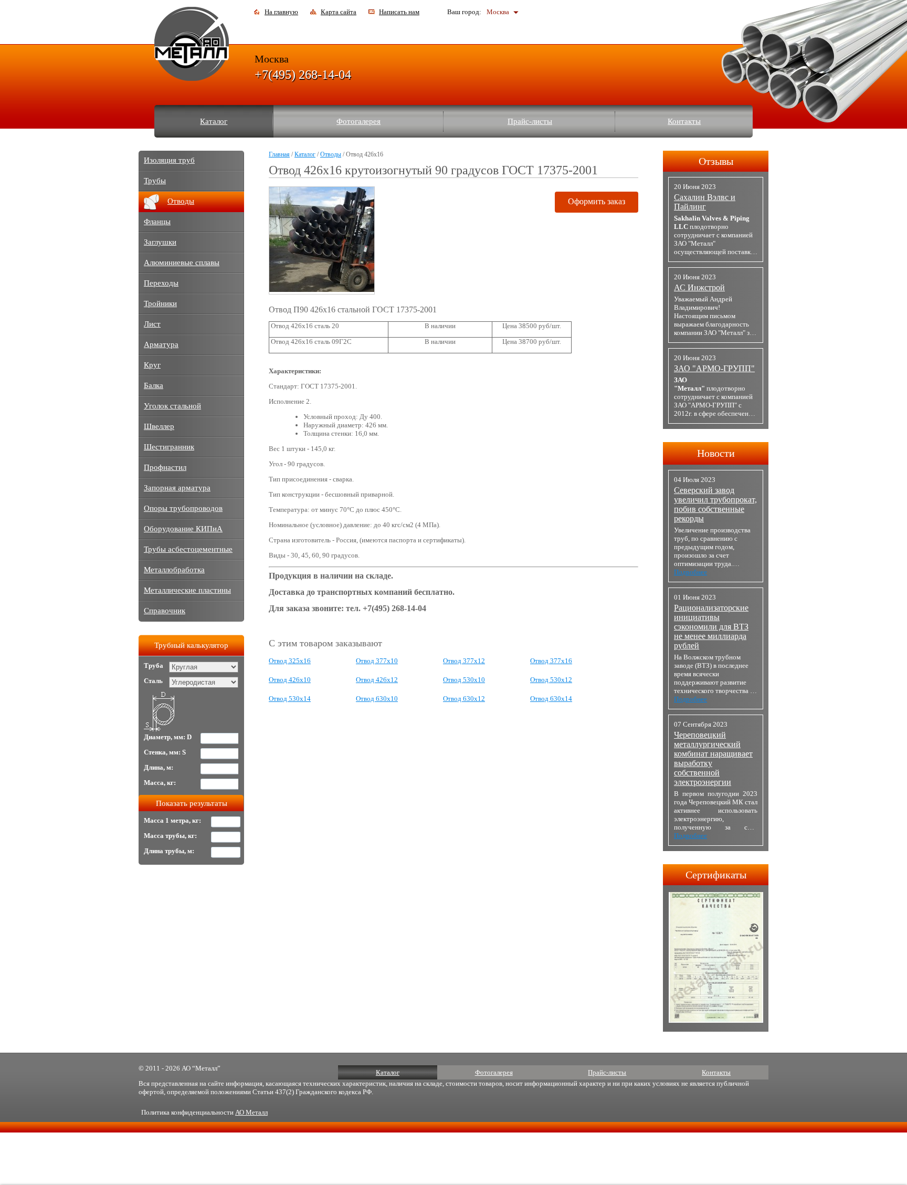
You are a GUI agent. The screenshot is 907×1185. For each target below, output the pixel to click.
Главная (279, 154)
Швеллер (159, 426)
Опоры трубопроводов (183, 508)
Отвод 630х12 (464, 698)
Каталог (213, 121)
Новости (716, 453)
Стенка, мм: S (165, 752)
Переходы (161, 283)
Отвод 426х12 (377, 680)
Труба (153, 665)
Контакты (684, 121)
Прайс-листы (530, 121)
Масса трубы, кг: (170, 836)
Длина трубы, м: (169, 851)
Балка (153, 385)
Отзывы (716, 161)
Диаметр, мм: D (168, 737)
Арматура (161, 344)
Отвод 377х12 (464, 661)
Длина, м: (158, 767)
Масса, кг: (160, 782)
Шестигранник (169, 447)
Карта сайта (338, 12)
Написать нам (399, 12)
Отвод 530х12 (551, 680)
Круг (152, 365)
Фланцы (157, 221)
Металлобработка (174, 569)
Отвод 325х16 (290, 661)
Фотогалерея (358, 121)
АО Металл (251, 1112)
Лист (152, 324)
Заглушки (160, 242)
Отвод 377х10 (377, 661)
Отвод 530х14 (290, 698)
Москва (498, 12)
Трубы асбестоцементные (188, 549)
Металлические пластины (187, 590)
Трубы (155, 180)
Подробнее (690, 572)
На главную (281, 12)
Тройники (160, 303)
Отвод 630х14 (551, 698)
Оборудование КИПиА (183, 529)
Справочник (164, 610)
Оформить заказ (596, 201)
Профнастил (165, 467)
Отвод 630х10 (377, 698)
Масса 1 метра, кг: (172, 820)
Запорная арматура (177, 488)
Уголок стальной (172, 406)
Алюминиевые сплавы (181, 262)
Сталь (153, 681)
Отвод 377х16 (551, 661)
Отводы (330, 154)
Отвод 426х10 (290, 680)
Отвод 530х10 (464, 680)
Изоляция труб (169, 160)
